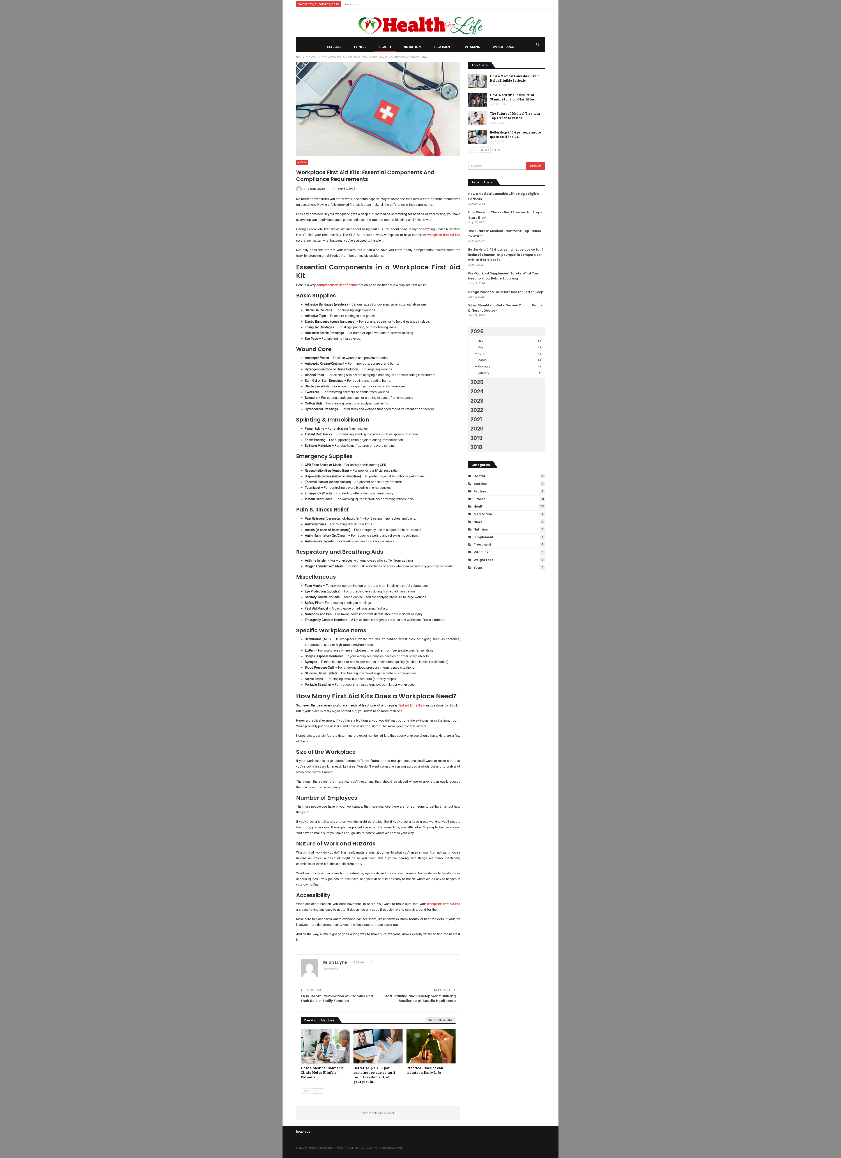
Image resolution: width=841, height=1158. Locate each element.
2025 (477, 382)
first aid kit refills (410, 705)
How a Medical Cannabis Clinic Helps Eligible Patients (514, 78)
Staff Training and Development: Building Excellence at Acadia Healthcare (419, 998)
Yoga (478, 567)
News (478, 522)
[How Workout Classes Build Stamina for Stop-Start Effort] (477, 100)
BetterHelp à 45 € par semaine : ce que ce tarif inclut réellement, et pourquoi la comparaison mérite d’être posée (505, 254)
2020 (477, 428)
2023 (476, 401)
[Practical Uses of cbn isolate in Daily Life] (431, 1046)
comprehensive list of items (336, 285)
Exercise (334, 47)
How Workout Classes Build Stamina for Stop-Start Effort (513, 97)
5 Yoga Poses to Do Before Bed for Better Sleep (505, 292)
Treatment (443, 47)
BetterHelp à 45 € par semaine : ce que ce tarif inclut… (515, 134)
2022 (476, 410)
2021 (476, 419)
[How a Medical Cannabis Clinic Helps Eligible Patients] (325, 1046)
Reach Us (351, 4)
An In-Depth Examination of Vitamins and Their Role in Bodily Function (336, 998)
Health (385, 47)
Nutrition (412, 47)
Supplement (483, 537)
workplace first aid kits (443, 235)
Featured (481, 491)
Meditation (483, 514)
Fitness (360, 47)
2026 (477, 331)
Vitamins (472, 47)
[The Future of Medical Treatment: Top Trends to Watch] (477, 118)
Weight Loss (503, 47)
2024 (477, 391)
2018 (476, 447)
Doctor (479, 476)
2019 (476, 438)
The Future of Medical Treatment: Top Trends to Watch (516, 115)
